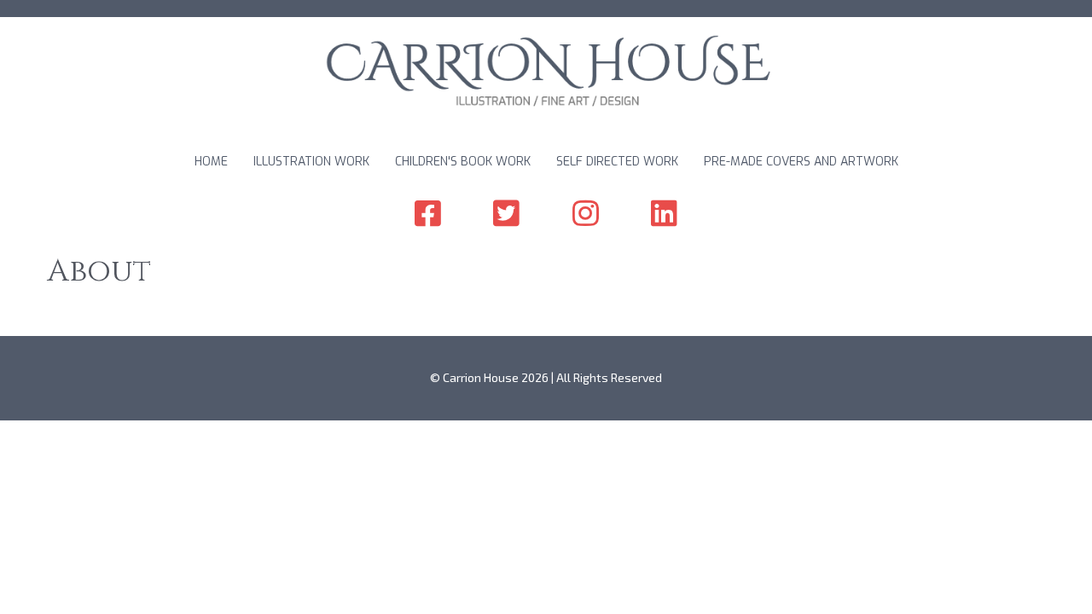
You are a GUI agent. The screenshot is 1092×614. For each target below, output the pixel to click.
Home (211, 162)
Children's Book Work (463, 162)
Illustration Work (311, 162)
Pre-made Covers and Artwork (801, 162)
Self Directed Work (617, 162)
